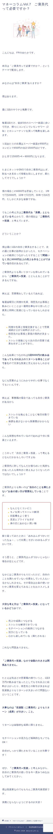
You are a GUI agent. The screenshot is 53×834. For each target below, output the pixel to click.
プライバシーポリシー (16, 827)
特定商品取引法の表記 (37, 827)
